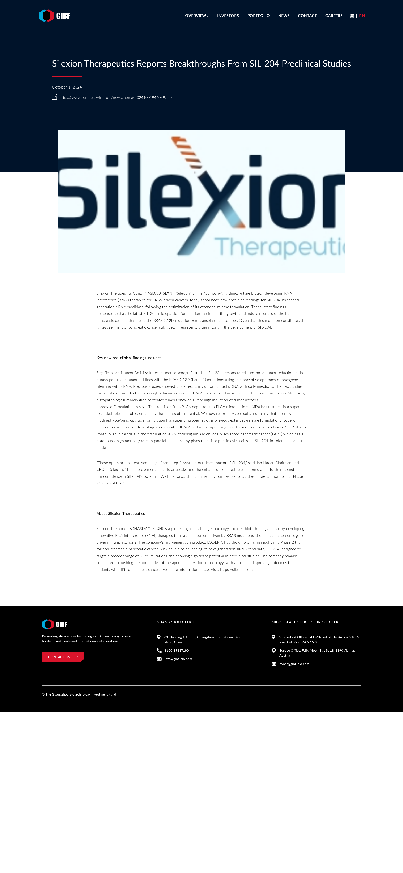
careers (334, 16)
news (284, 16)
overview (195, 16)
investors (228, 16)
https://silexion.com (236, 570)
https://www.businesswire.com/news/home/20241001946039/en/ (115, 98)
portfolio (258, 16)
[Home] (54, 11)
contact (307, 16)
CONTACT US (59, 657)
